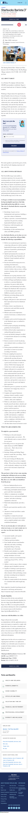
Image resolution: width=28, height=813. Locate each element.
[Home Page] (5, 3)
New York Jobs (13, 785)
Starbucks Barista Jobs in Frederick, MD (13, 758)
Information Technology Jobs (13, 797)
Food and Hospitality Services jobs (12, 741)
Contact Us (3, 801)
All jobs (5, 748)
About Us (3, 785)
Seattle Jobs (12, 790)
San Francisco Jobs (14, 787)
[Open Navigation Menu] (25, 2)
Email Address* (8, 134)
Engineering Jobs (13, 792)
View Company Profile (9, 62)
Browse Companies (5, 792)
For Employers (21, 785)
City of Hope (6, 731)
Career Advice (4, 794)
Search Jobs (3, 790)
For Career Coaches (20, 793)
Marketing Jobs (13, 794)
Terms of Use (3, 796)
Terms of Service (20, 151)
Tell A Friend (21, 795)
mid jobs (5, 743)
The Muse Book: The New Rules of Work (22, 789)
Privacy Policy (6, 152)
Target (3, 7)
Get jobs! (14, 145)
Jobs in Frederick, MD (8, 760)
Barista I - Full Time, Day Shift (10, 729)
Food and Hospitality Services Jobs (12, 762)
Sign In (20, 2)
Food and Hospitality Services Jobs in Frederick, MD (12, 765)
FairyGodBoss (4, 803)
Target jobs (6, 746)
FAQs (2, 787)
